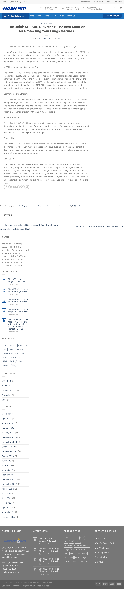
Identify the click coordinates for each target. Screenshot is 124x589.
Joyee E (60, 38)
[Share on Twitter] (11, 187)
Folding (40, 206)
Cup (66, 542)
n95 (70, 206)
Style (4, 400)
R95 (71, 558)
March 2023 (7, 470)
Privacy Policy (8, 582)
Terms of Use (46, 582)
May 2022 (6, 503)
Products (6, 395)
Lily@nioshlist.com (10, 572)
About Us (71, 16)
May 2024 (6, 414)
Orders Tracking (99, 2)
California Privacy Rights (27, 582)
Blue (25, 345)
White (80, 206)
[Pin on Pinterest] (21, 187)
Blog (62, 16)
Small (12, 361)
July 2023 (6, 461)
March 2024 (7, 423)
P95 (66, 558)
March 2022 (7, 512)
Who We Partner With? (105, 543)
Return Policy (101, 557)
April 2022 (7, 507)
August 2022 (8, 489)
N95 (66, 554)
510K (4, 345)
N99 (71, 554)
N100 (78, 554)
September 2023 (9, 451)
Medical (5, 357)
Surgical (5, 365)
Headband (47, 206)
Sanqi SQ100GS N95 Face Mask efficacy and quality (96, 226)
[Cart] (121, 8)
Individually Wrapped (60, 206)
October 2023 (8, 446)
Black (20, 345)
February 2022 (8, 517)
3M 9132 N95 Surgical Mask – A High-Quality (18, 290)
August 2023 (8, 456)
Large (22, 353)
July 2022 (6, 493)
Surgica (19, 361)
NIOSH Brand (50, 16)
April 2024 (7, 418)
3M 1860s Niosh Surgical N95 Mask (16, 280)
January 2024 (8, 432)
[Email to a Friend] (16, 187)
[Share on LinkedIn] (26, 187)
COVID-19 (6, 381)
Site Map (99, 562)
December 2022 (9, 479)
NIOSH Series (35, 16)
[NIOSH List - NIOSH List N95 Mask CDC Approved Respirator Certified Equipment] (14, 8)
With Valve (83, 561)
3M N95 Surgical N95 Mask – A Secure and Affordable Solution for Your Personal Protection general (18, 324)
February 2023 (8, 475)
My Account (85, 2)
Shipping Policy (102, 552)
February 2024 (8, 428)
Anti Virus (12, 345)
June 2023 (7, 465)
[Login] (115, 8)
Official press (46, 23)
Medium (13, 357)
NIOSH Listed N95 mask (40, 586)
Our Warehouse (102, 548)
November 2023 (9, 442)
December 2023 (9, 437)
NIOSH (74, 206)
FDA (4, 349)
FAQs (109, 2)
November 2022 (9, 484)
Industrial (6, 385)
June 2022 (7, 498)
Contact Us (118, 2)
